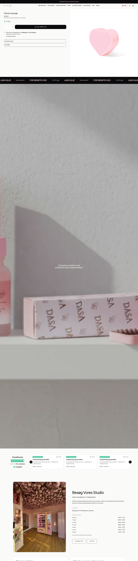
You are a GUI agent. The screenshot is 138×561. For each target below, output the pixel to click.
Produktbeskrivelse (8, 41)
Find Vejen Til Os (79, 541)
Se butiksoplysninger (11, 36)
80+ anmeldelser (20, 463)
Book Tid (92, 541)
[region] (80, 462)
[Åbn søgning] (129, 5)
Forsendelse (7, 45)
